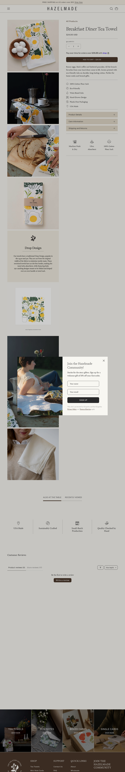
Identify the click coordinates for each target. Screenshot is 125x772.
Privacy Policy (72, 409)
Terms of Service (85, 409)
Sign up (83, 400)
